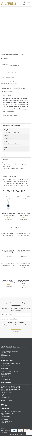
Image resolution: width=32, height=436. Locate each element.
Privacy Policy (5, 422)
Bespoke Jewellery (6, 391)
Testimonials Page (6, 392)
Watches (3, 378)
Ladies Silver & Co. (12, 83)
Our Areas (4, 395)
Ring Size (5, 64)
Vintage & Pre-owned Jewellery (9, 371)
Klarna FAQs (4, 419)
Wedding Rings (5, 375)
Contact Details (5, 397)
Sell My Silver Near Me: (7, 413)
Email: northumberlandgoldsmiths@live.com (14, 348)
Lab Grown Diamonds (7, 416)
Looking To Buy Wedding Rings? (9, 418)
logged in (13, 168)
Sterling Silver (8, 138)
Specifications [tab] (14, 88)
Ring (5, 150)
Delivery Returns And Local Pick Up (10, 386)
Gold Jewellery (5, 376)
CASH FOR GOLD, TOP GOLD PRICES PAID (11, 411)
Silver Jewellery (5, 379)
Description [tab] (5, 88)
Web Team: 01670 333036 (7, 346)
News (2, 415)
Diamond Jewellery (6, 373)
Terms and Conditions (7, 421)
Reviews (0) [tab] (22, 88)
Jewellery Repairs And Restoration (10, 387)
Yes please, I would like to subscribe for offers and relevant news (17, 326)
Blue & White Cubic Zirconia (12, 144)
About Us (3, 394)
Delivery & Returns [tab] (7, 91)
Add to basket (12, 72)
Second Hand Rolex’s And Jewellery (11, 389)
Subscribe (16, 331)
